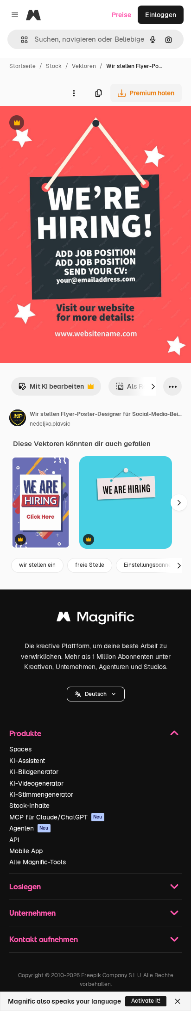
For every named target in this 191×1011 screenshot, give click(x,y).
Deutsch (96, 694)
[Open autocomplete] (20, 39)
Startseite (22, 66)
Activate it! (145, 1001)
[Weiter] (153, 386)
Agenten (29, 828)
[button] (96, 694)
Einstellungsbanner (149, 565)
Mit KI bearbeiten (51, 389)
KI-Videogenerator (36, 783)
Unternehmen (32, 913)
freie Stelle (89, 565)
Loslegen (25, 886)
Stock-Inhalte (29, 805)
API (14, 840)
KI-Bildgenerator (33, 772)
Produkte (25, 733)
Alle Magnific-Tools (37, 862)
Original (59, 123)
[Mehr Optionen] (73, 93)
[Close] (177, 1001)
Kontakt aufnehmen (43, 939)
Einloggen (160, 15)
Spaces (20, 749)
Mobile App (26, 851)
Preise (121, 15)
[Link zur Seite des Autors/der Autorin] (17, 419)
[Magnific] (95, 619)
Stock (54, 66)
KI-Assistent (27, 761)
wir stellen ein (37, 565)
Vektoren (84, 66)
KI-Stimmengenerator (41, 794)
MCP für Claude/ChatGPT (55, 817)
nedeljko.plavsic (50, 424)
